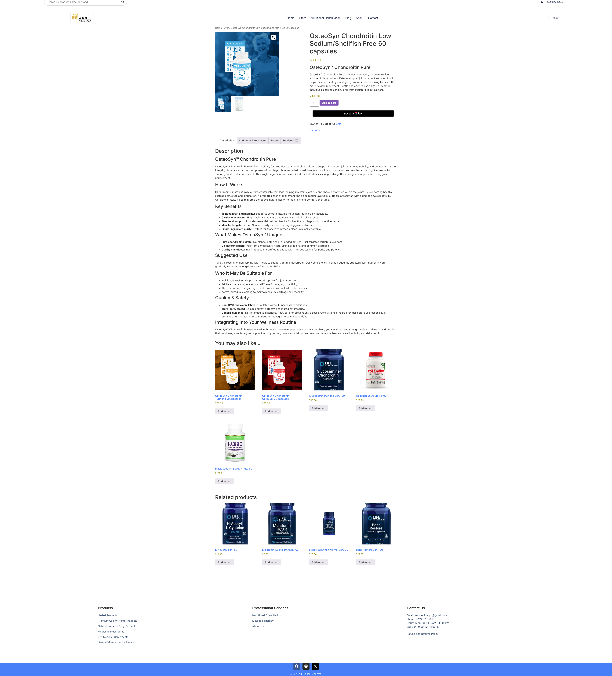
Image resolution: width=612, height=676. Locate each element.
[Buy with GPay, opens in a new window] (353, 113)
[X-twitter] (315, 666)
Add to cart (329, 102)
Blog (348, 18)
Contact (373, 18)
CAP (226, 27)
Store (302, 18)
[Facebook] (296, 666)
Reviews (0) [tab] (291, 140)
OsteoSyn (315, 130)
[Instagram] (306, 666)
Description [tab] (227, 140)
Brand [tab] (275, 140)
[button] (273, 37)
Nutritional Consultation (326, 18)
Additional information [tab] (252, 140)
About (359, 18)
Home (291, 18)
